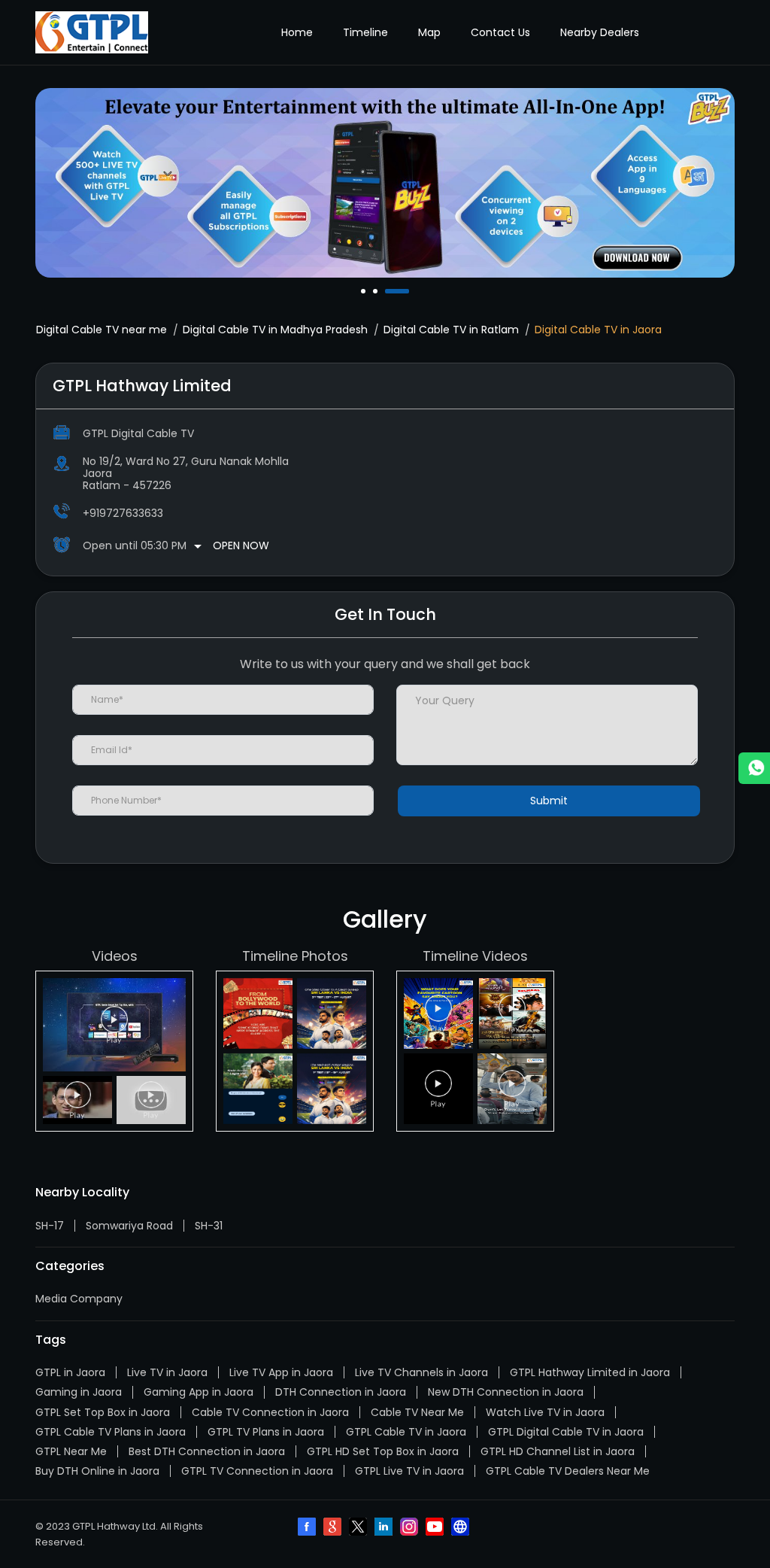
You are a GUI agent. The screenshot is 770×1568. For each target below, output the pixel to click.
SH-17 (49, 1225)
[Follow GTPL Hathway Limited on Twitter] (359, 1528)
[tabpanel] (385, 183)
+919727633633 (123, 513)
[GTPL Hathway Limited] (91, 32)
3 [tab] (389, 291)
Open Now (241, 545)
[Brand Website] (461, 1528)
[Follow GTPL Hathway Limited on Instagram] (410, 1528)
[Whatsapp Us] (754, 768)
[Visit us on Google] (334, 1528)
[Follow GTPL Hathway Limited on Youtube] (436, 1528)
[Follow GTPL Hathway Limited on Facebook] (308, 1528)
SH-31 (209, 1225)
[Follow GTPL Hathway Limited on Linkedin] (385, 1528)
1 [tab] (364, 291)
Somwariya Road (129, 1225)
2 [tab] (376, 291)
